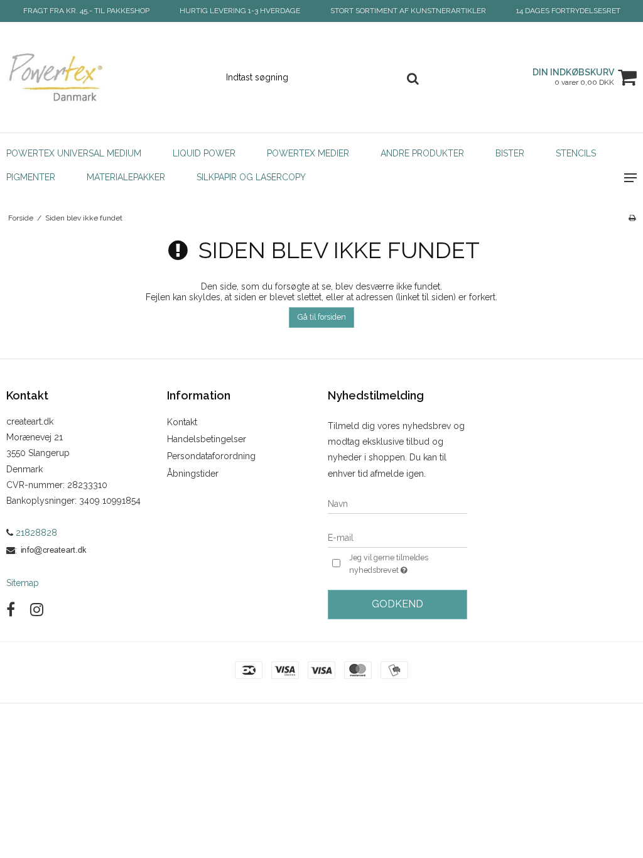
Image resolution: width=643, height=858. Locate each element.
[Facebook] (10, 609)
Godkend (397, 604)
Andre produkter (422, 153)
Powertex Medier (308, 153)
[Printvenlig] (632, 218)
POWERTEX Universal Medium (73, 153)
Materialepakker (126, 177)
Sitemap (22, 583)
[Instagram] (36, 609)
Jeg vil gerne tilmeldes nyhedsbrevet (407, 563)
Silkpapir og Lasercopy (251, 177)
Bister (509, 153)
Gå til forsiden (322, 317)
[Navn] (397, 503)
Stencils (576, 153)
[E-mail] (397, 537)
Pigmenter (30, 177)
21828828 (35, 533)
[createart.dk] (107, 77)
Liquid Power (204, 153)
